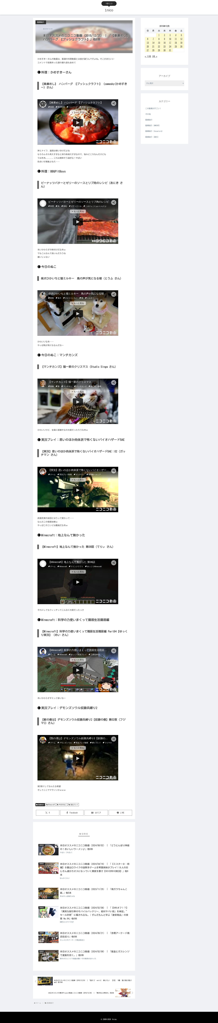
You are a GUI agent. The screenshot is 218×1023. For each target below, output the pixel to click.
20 (148, 46)
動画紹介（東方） (152, 137)
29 (159, 50)
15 (159, 43)
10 (170, 39)
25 (176, 46)
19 (181, 43)
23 (165, 46)
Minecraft (51, 804)
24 (170, 46)
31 (170, 50)
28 (153, 50)
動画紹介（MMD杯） (153, 125)
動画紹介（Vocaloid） (154, 131)
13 (148, 43)
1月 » (154, 56)
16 (165, 43)
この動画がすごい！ (153, 108)
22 (159, 46)
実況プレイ (74, 804)
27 (148, 50)
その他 (148, 114)
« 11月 (148, 56)
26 (181, 46)
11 (176, 39)
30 (165, 50)
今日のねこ (62, 804)
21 (153, 46)
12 (181, 39)
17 (170, 43)
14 (153, 43)
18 (176, 43)
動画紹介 (41, 804)
